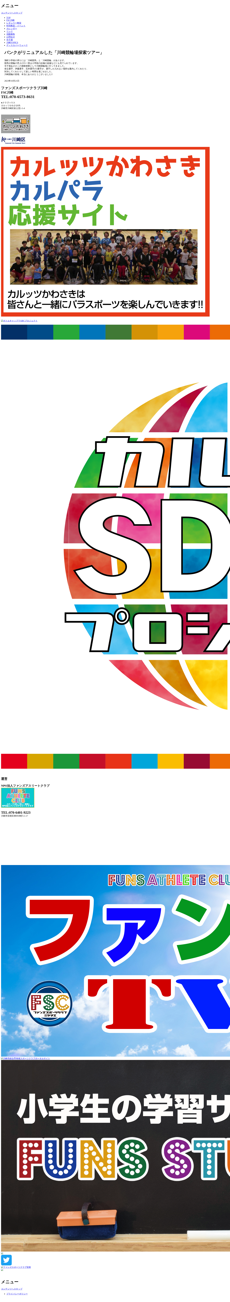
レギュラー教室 (13, 23)
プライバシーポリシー (17, 1294)
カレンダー (11, 28)
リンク (9, 31)
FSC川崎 (10, 20)
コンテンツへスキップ (11, 13)
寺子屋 (9, 40)
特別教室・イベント (16, 26)
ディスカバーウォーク (17, 45)
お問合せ (10, 37)
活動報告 (10, 34)
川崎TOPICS (12, 42)
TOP (8, 17)
